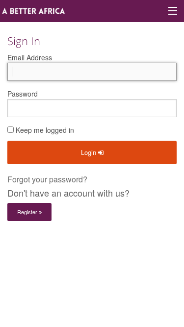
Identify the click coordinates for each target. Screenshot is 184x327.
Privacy (147, 246)
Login (89, 152)
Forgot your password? (47, 179)
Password (22, 94)
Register (28, 212)
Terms (112, 246)
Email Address (29, 57)
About (43, 246)
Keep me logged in (44, 130)
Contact (77, 246)
